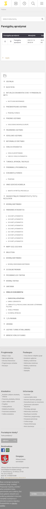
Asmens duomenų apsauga (32, 399)
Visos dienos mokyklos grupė (18, 124)
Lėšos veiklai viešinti (8, 401)
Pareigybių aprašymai (16, 298)
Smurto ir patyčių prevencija (18, 191)
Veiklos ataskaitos (14, 147)
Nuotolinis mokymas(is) (16, 101)
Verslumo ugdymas (14, 136)
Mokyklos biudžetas (8, 409)
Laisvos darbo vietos (30, 397)
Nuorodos (27, 394)
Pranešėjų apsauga (30, 409)
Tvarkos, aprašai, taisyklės (17, 162)
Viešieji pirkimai (13, 310)
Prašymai (11, 179)
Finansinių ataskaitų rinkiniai (11, 399)
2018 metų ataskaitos (15, 241)
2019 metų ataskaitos (15, 238)
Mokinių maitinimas (13, 204)
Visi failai (10, 81)
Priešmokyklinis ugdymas (16, 107)
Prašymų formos (14, 113)
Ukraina (9, 324)
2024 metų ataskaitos (15, 222)
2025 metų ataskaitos (15, 219)
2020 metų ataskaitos (15, 235)
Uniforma (10, 286)
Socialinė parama (13, 270)
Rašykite (5, 440)
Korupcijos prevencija (30, 419)
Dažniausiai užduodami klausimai (31, 405)
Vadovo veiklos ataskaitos (17, 156)
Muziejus (5, 365)
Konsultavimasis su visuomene (34, 402)
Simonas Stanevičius (8, 361)
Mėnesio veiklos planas (15, 335)
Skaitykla (27, 370)
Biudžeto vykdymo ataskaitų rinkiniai (11, 395)
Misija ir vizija (6, 356)
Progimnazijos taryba (15, 275)
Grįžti (7, 58)
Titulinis (3, 9)
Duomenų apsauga (14, 313)
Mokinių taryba (12, 281)
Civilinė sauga (28, 421)
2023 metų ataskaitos (15, 225)
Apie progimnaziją (7, 358)
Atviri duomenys (29, 426)
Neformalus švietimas (15, 141)
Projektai (5, 404)
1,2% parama (11, 318)
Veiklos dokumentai (14, 292)
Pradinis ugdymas (13, 118)
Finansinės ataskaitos (15, 210)
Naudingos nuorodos (30, 414)
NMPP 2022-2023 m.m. (14, 247)
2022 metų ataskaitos (15, 228)
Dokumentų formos (14, 173)
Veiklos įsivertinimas (15, 153)
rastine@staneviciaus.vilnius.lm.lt (15, 478)
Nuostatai (10, 87)
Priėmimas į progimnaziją (16, 167)
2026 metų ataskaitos (15, 216)
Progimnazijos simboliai (9, 363)
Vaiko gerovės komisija (15, 184)
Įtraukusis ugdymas (30, 358)
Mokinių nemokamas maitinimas (19, 264)
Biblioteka (10, 252)
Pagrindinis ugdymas (14, 130)
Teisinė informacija (30, 424)
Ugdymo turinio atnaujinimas (18, 330)
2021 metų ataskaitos (15, 232)
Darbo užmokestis (14, 301)
